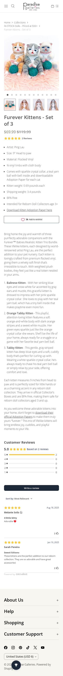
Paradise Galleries (24, 664)
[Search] (12, 6)
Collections (20, 22)
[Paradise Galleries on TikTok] (30, 647)
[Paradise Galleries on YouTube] (44, 647)
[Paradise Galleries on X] (37, 647)
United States (19, 656)
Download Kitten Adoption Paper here (29, 210)
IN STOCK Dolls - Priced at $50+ (21, 26)
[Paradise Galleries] (31, 6)
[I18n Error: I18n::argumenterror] (10, 105)
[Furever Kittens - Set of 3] (31, 63)
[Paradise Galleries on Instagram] (15, 647)
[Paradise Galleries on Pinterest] (22, 647)
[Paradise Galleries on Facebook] (7, 647)
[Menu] (6, 6)
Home (7, 22)
